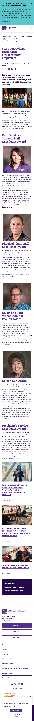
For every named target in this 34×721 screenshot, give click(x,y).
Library (4, 650)
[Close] (30, 699)
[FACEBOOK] (12, 69)
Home (4, 37)
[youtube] (12, 684)
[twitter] (22, 684)
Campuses (5, 645)
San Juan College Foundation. (14, 128)
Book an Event (6, 678)
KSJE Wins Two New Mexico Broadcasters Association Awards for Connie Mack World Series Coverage (16, 532)
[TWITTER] (15, 69)
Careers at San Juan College (14, 591)
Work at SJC (17, 632)
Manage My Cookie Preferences (16, 715)
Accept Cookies (16, 710)
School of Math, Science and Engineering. (15, 195)
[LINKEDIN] (9, 69)
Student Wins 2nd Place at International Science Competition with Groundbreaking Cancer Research (14, 490)
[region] (16, 709)
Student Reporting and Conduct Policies (15, 668)
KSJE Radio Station (17, 689)
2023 (4, 39)
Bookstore (5, 654)
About (9, 37)
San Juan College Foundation (14, 587)
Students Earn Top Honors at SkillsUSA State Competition (15, 566)
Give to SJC (17, 638)
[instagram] (15, 684)
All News (29, 37)
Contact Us (17, 626)
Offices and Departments (10, 659)
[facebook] (19, 684)
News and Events (18, 37)
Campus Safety (7, 673)
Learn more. (6, 21)
